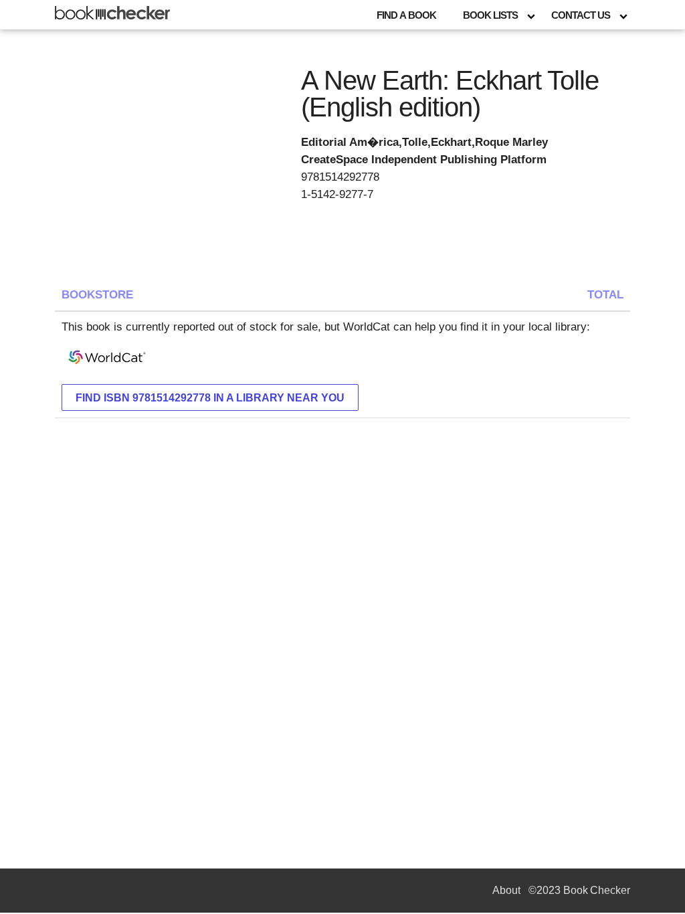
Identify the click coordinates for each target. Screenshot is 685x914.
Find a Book (406, 15)
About (506, 890)
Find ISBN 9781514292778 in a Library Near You (210, 397)
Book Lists (490, 15)
